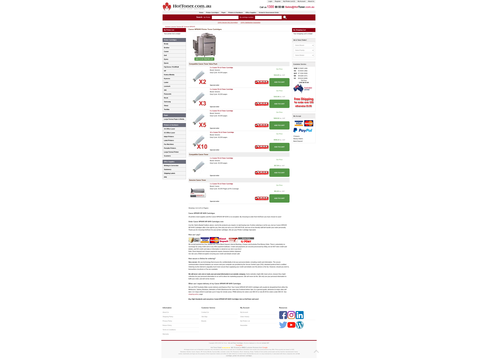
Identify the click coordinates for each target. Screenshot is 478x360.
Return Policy (167, 325)
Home (201, 12)
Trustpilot (239, 345)
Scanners (167, 156)
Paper (223, 12)
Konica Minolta (169, 75)
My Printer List (245, 321)
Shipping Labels (169, 173)
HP (165, 71)
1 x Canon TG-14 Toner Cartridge (221, 158)
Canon (166, 51)
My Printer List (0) (289, 1)
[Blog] (300, 325)
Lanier (166, 82)
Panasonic (167, 94)
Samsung (167, 102)
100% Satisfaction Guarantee (250, 22)
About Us (311, 1)
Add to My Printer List (204, 59)
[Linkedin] (300, 315)
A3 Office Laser (169, 133)
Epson (166, 63)
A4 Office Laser (169, 129)
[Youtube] (291, 325)
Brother (166, 48)
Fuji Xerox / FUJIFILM (171, 67)
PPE (165, 177)
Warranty (166, 334)
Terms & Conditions (169, 330)
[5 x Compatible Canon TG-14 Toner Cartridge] (198, 119)
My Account (301, 1)
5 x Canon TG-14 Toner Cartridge (221, 111)
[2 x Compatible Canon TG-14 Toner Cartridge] (198, 76)
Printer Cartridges (212, 12)
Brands (203, 321)
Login (270, 1)
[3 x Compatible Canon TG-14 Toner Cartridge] (198, 98)
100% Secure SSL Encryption (228, 22)
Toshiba (166, 109)
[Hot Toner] (187, 3)
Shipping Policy (168, 317)
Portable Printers (170, 148)
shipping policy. (193, 294)
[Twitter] (283, 325)
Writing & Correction (171, 165)
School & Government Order (269, 12)
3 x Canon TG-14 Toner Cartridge (221, 89)
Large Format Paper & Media (174, 119)
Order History (244, 317)
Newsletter (243, 325)
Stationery (167, 169)
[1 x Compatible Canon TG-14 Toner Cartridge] (198, 166)
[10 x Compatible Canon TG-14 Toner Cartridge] (198, 141)
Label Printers (169, 140)
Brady (166, 44)
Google (265, 347)
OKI (165, 90)
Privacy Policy (167, 321)
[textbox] (225, 17)
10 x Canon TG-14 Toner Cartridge (222, 132)
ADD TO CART (279, 82)
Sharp (166, 105)
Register (278, 1)
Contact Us (205, 312)
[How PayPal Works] (302, 130)
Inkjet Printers (169, 136)
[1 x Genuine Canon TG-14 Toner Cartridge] (198, 192)
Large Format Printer (171, 152)
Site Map (204, 317)
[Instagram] (291, 315)
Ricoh (166, 98)
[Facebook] (283, 315)
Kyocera (167, 78)
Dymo (166, 59)
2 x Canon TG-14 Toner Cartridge (221, 67)
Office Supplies (250, 12)
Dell (165, 55)
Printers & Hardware (235, 12)
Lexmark (167, 86)
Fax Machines (169, 144)
